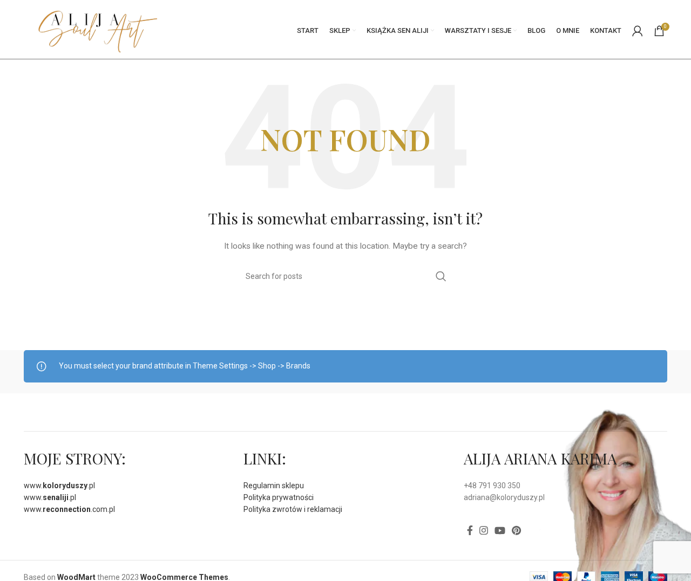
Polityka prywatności (278, 497)
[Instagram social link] (483, 530)
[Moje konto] (637, 31)
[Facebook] (470, 530)
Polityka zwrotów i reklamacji (292, 509)
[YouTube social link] (500, 530)
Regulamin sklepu (273, 485)
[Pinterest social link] (516, 530)
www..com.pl (69, 509)
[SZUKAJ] (441, 276)
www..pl (59, 485)
